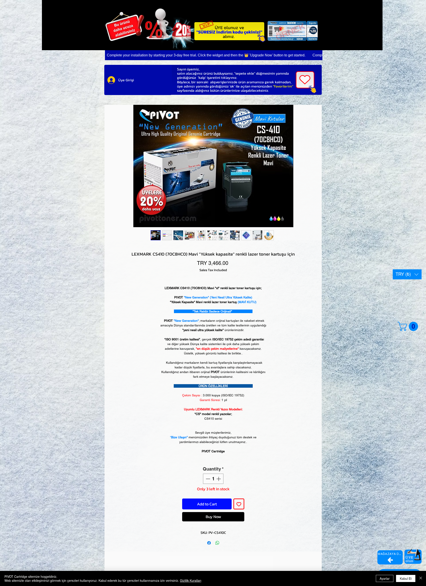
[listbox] (407, 274)
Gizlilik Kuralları (190, 580)
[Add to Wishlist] (238, 504)
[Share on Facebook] (209, 543)
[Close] (420, 578)
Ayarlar (385, 578)
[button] (407, 274)
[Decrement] (207, 479)
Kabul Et (406, 578)
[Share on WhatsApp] (217, 543)
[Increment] (219, 479)
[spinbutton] (213, 479)
